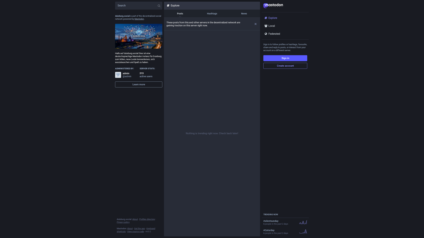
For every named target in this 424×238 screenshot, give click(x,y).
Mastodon (139, 19)
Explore (175, 5)
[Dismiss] (256, 24)
